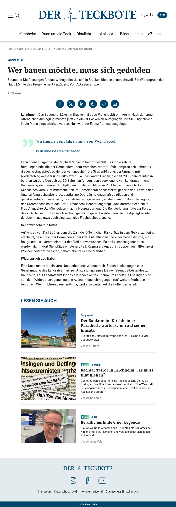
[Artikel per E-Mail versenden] (115, 104)
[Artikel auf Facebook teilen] (60, 104)
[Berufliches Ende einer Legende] (48, 426)
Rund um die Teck (41, 48)
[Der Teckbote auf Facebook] (87, 480)
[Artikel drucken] (104, 104)
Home (10, 48)
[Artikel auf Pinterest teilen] (93, 104)
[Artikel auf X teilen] (71, 104)
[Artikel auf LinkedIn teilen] (82, 104)
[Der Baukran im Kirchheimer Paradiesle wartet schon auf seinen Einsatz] (48, 327)
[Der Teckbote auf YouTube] (102, 480)
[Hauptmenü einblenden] (11, 15)
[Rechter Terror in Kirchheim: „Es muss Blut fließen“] (48, 378)
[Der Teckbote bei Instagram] (73, 480)
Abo (162, 15)
